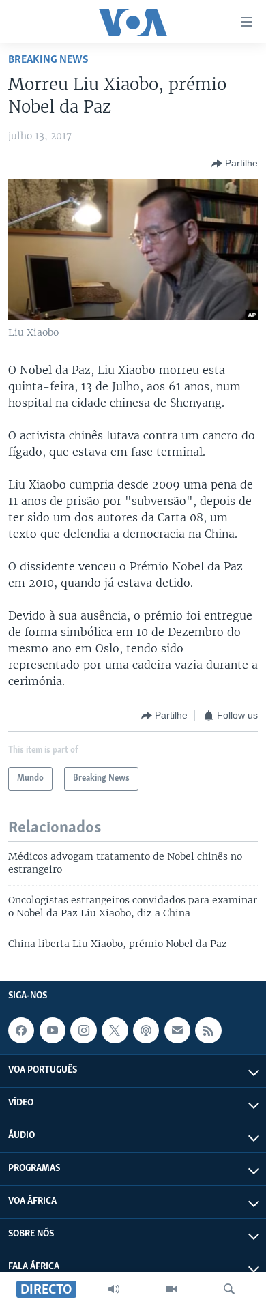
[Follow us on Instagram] (83, 1030)
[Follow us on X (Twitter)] (115, 1030)
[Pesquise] (229, 1289)
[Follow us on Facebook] (21, 1030)
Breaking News (48, 60)
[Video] (171, 1289)
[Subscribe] (177, 1030)
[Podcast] (146, 1030)
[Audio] (113, 1289)
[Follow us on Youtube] (52, 1030)
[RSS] (208, 1030)
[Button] (234, 164)
